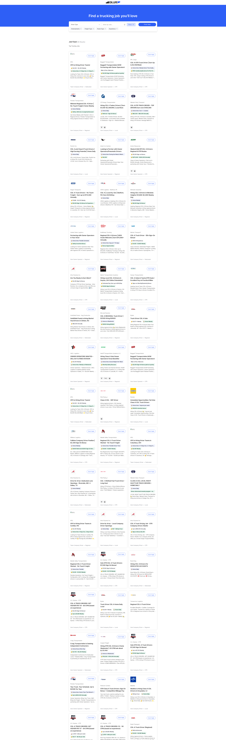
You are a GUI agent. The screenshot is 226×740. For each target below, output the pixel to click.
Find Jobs (147, 24)
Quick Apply (91, 55)
